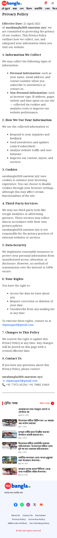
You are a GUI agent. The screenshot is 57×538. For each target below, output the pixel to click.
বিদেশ (29, 9)
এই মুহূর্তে (6, 9)
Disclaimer (40, 515)
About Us (15, 515)
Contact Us (28, 515)
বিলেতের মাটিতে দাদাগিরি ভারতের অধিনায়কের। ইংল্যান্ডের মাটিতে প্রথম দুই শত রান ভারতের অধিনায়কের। (35, 446)
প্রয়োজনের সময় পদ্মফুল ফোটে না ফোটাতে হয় (34, 411)
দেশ (22, 9)
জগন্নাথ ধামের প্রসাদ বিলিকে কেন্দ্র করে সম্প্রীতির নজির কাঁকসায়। (34, 470)
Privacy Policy (19, 519)
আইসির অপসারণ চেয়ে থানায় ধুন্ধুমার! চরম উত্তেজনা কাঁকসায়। (35, 459)
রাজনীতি (38, 9)
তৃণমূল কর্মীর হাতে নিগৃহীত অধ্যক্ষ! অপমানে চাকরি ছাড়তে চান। (34, 433)
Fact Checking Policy (39, 523)
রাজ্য (15, 9)
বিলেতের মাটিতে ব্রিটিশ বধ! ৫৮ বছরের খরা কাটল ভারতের (36, 422)
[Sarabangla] (11, 3)
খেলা (47, 9)
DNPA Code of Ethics (17, 523)
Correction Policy (36, 519)
